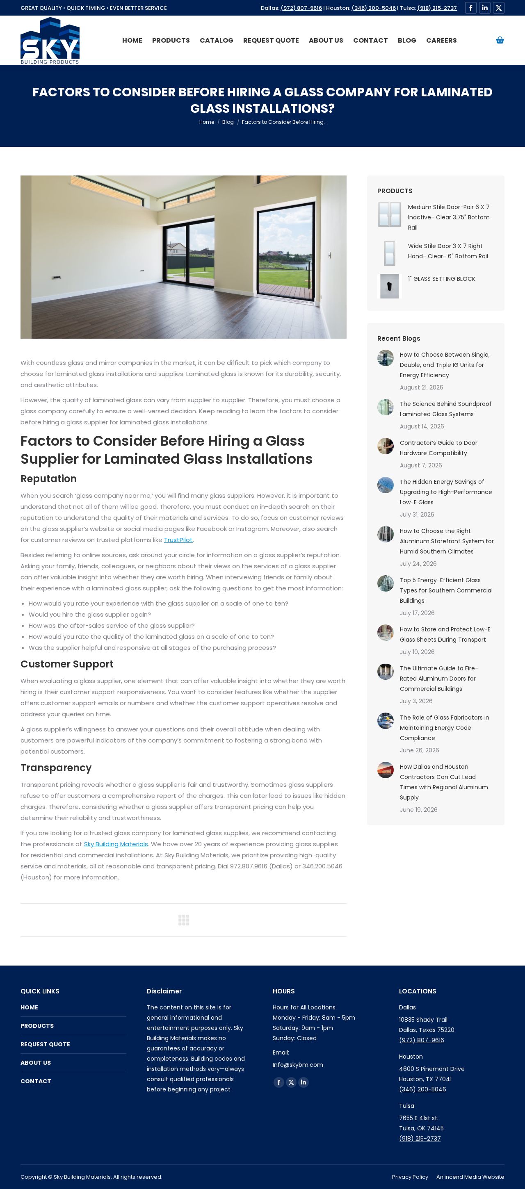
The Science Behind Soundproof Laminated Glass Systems (446, 409)
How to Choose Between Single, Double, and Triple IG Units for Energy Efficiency (445, 365)
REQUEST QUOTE (45, 1044)
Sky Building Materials (116, 844)
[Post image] (385, 358)
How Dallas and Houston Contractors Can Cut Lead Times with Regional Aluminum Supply (444, 782)
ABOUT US (36, 1063)
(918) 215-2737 (437, 8)
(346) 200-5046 (374, 8)
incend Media (463, 1177)
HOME (29, 1007)
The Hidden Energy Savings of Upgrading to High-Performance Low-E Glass (446, 492)
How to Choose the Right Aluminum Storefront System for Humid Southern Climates (447, 541)
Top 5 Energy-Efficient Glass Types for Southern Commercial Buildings (446, 590)
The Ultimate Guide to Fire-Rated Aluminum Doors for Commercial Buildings (439, 678)
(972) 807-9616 (301, 8)
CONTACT (36, 1081)
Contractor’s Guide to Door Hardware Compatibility (438, 448)
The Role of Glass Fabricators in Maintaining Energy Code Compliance (444, 727)
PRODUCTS (37, 1026)
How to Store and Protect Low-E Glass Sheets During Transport (445, 634)
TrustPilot (178, 539)
